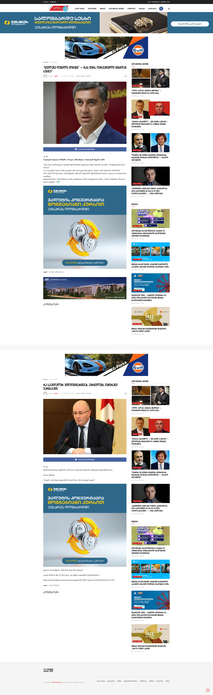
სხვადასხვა (152, 9)
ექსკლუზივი (92, 9)
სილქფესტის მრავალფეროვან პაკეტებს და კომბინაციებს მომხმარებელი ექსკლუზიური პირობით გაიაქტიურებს (148, 233)
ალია (56, 76)
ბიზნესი (102, 9)
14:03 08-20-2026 (138, 334)
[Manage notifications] (208, 690)
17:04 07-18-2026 (138, 196)
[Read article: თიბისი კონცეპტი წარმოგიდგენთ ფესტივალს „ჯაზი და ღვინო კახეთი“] (150, 316)
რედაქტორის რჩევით (116, 9)
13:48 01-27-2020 (68, 76)
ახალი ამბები (79, 9)
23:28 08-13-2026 (138, 163)
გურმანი (142, 9)
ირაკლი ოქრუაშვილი (56, 272)
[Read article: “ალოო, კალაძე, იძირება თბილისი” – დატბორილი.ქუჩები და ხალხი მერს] (150, 78)
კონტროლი (131, 9)
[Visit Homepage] (59, 8)
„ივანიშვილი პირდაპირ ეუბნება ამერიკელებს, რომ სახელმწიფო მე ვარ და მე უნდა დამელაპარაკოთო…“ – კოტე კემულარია (149, 191)
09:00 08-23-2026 (138, 238)
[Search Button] (169, 9)
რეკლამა (46, 2)
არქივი (167, 681)
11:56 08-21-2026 (138, 303)
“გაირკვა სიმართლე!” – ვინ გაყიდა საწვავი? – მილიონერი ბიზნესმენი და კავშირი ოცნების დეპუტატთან (149, 124)
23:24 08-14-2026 (138, 96)
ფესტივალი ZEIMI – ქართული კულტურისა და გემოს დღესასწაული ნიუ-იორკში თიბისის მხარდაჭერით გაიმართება (148, 297)
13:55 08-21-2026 (138, 270)
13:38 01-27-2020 (68, 393)
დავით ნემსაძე (54, 585)
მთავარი (45, 62)
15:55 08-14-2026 (138, 129)
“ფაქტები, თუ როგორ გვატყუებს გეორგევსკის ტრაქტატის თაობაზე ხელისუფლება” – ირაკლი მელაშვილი (149, 157)
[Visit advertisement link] (106, 49)
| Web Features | (56, 682)
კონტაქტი (53, 2)
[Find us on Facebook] (161, 9)
